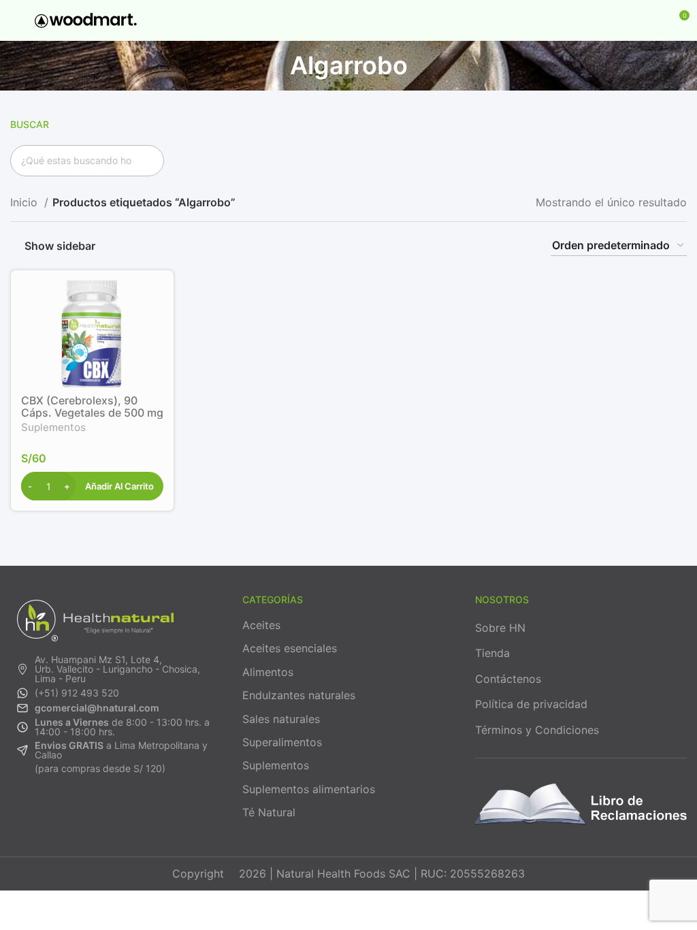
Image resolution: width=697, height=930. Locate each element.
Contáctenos (508, 679)
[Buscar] (630, 20)
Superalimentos (282, 742)
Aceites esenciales (289, 648)
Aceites (261, 625)
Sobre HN (500, 628)
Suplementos (53, 427)
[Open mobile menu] (15, 20)
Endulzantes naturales (298, 695)
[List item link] (116, 669)
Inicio (25, 202)
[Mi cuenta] (653, 20)
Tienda (492, 653)
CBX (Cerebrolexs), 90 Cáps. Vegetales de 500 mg (92, 406)
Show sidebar (60, 245)
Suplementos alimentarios (308, 789)
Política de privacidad (531, 704)
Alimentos (267, 672)
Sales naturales (281, 719)
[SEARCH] (148, 160)
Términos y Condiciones (537, 730)
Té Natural (268, 812)
